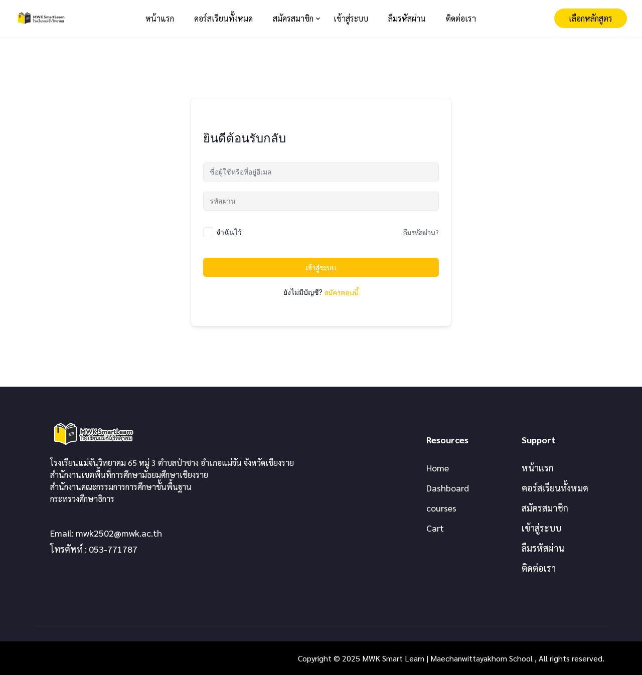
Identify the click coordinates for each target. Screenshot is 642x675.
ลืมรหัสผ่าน (407, 18)
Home (437, 467)
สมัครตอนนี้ (342, 292)
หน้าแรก (159, 18)
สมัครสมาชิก (293, 18)
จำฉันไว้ (229, 232)
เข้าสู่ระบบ (351, 18)
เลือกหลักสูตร (590, 18)
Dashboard (447, 487)
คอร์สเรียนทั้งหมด (223, 18)
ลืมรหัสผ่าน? (421, 232)
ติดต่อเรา (461, 18)
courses (441, 508)
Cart (435, 528)
